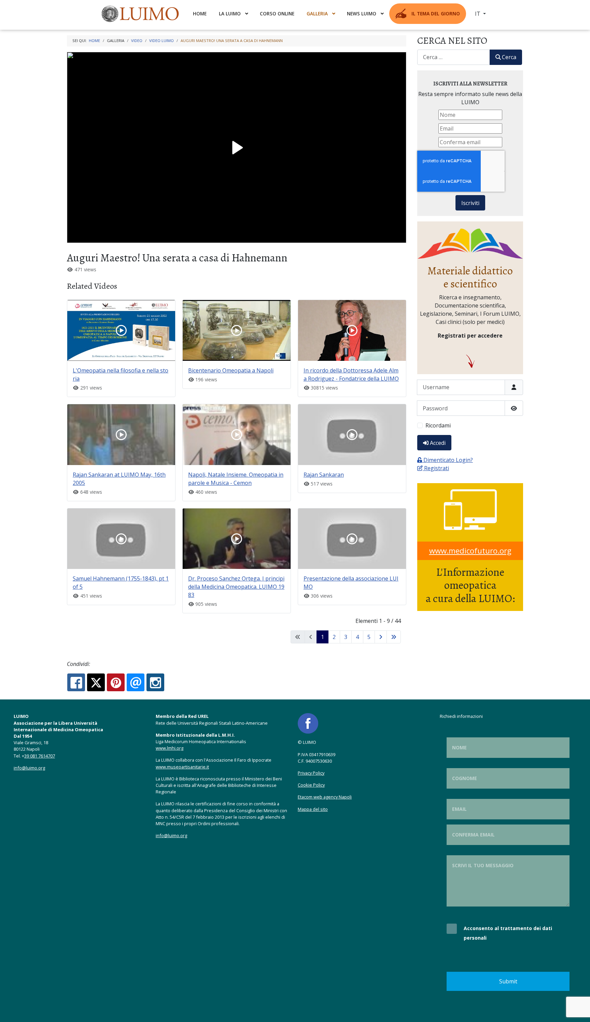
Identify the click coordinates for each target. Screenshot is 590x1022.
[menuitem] (141, 13)
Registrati (436, 468)
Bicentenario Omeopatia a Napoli (230, 370)
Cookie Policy (311, 785)
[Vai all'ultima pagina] (394, 636)
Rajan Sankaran (324, 474)
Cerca (509, 57)
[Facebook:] (76, 682)
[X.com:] (96, 682)
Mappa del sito (313, 809)
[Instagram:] (155, 682)
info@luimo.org (29, 768)
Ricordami (438, 425)
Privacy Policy (311, 773)
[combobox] (453, 57)
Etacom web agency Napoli (325, 797)
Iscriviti (470, 203)
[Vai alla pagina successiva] (381, 636)
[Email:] (135, 682)
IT (478, 13)
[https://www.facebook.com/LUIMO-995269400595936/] (308, 723)
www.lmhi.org (169, 748)
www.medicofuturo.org (470, 550)
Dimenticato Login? (448, 460)
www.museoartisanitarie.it (182, 767)
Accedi (438, 443)
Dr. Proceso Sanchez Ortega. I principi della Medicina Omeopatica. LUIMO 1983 (236, 587)
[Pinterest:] (116, 682)
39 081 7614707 (39, 756)
